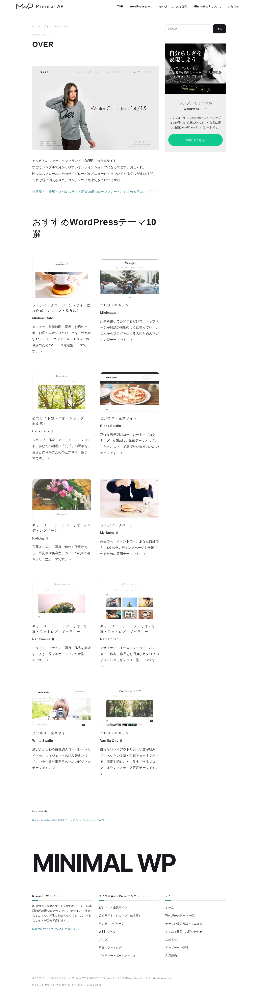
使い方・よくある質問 (173, 6)
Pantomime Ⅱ (43, 639)
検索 (219, 28)
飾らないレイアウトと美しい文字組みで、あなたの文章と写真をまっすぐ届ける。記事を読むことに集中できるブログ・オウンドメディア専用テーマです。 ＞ (129, 761)
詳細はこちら (195, 140)
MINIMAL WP (104, 862)
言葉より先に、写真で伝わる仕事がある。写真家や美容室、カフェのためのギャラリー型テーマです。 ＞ (61, 552)
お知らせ (233, 6)
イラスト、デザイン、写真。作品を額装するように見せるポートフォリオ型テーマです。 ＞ (61, 653)
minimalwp (42, 811)
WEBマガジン (108, 931)
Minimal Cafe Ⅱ (44, 318)
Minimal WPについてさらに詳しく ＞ (56, 929)
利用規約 (171, 955)
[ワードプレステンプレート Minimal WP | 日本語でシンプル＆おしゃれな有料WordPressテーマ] (39, 6)
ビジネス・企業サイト (118, 418)
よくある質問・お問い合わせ (183, 931)
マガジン (121, 305)
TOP (120, 6)
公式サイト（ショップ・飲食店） (120, 915)
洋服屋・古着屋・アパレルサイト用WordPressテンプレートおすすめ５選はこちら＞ (94, 191)
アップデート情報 (176, 947)
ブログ (105, 305)
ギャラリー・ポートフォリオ (56, 525)
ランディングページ (49, 305)
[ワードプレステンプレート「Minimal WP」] (195, 46)
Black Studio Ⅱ (112, 426)
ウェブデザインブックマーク (50, 26)
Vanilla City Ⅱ (111, 740)
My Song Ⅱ (109, 532)
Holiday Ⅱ (40, 538)
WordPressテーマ (141, 6)
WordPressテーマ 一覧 (180, 915)
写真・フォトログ (110, 947)
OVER (101, 820)
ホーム (169, 907)
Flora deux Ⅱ (43, 431)
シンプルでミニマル (195, 102)
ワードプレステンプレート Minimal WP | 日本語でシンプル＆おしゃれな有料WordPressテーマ (95, 978)
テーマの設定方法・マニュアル (185, 923)
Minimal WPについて (208, 6)
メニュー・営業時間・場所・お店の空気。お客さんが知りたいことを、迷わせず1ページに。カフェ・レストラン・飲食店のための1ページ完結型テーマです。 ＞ (61, 338)
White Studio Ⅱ (44, 740)
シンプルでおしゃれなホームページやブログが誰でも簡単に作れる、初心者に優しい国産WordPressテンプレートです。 (195, 122)
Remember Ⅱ (111, 639)
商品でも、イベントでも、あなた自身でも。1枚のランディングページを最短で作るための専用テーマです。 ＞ (129, 547)
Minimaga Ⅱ (110, 312)
